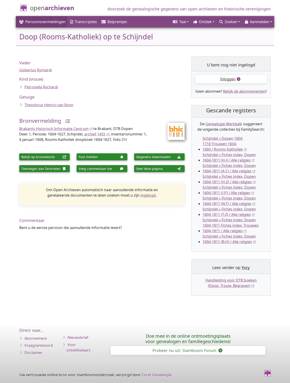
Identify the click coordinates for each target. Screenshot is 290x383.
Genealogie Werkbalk (223, 123)
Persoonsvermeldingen (45, 21)
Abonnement (35, 338)
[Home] (267, 373)
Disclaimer (33, 352)
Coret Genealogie (157, 374)
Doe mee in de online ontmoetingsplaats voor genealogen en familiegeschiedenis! (188, 338)
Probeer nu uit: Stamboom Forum (184, 350)
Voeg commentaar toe (95, 168)
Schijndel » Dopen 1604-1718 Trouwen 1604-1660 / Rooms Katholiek (223, 144)
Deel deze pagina (149, 168)
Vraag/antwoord (38, 345)
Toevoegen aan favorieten (40, 168)
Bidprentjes (117, 21)
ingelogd (148, 195)
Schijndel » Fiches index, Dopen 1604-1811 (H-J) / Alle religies (229, 157)
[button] (180, 21)
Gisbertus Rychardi (35, 69)
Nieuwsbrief (78, 337)
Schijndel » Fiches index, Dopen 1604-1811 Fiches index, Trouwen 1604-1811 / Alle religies (231, 225)
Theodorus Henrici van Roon (48, 104)
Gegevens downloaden (153, 157)
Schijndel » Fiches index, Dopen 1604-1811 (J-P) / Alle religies (229, 190)
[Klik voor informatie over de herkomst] (66, 120)
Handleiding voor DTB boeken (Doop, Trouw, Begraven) (231, 283)
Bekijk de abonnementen (244, 91)
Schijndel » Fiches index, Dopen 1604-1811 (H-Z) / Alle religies (229, 179)
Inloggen (228, 79)
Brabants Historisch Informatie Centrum (54, 128)
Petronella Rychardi (41, 86)
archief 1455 (94, 134)
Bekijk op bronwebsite (38, 157)
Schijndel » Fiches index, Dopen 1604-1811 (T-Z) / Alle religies (229, 212)
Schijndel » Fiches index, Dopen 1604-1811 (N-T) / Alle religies (229, 201)
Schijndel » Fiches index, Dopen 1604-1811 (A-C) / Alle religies (229, 168)
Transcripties (86, 21)
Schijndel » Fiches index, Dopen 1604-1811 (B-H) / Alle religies (229, 239)
